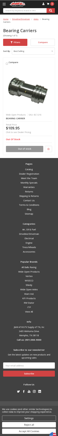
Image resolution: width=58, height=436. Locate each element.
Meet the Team (29, 178)
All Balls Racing (29, 267)
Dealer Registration (29, 173)
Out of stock (24, 148)
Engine (29, 242)
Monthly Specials (29, 182)
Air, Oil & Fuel (29, 229)
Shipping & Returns (29, 195)
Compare (43, 42)
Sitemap (29, 213)
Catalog (29, 169)
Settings (29, 418)
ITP (29, 307)
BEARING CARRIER (15, 118)
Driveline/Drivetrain (29, 233)
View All (29, 311)
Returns (29, 191)
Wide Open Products (29, 271)
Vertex (29, 276)
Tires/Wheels (29, 247)
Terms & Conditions (29, 204)
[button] (15, 42)
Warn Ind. (29, 293)
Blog (29, 209)
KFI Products (29, 298)
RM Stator (29, 302)
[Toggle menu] (4, 4)
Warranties (29, 187)
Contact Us (29, 200)
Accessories (29, 251)
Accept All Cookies (29, 431)
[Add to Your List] (48, 149)
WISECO (29, 280)
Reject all (29, 424)
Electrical (29, 238)
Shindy (29, 284)
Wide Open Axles (29, 289)
